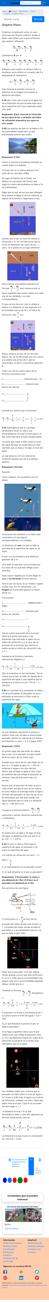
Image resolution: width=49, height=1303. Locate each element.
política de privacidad (30, 1285)
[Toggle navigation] (4, 3)
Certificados (9, 1249)
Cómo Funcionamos (12, 1243)
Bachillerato (23, 11)
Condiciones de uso (15, 1285)
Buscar (38, 19)
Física (33, 11)
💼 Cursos (13, 11)
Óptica (7, 14)
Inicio (4, 11)
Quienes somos (10, 1246)
